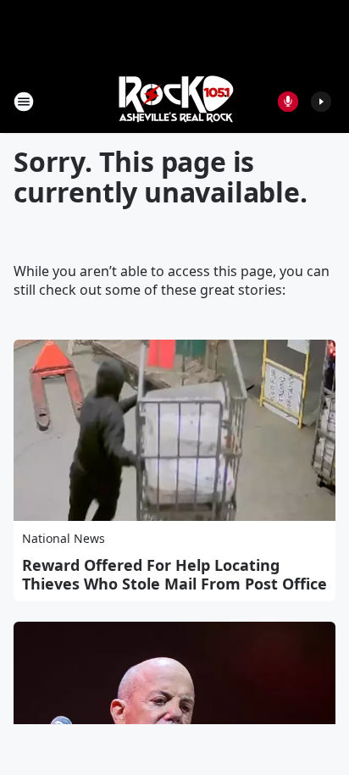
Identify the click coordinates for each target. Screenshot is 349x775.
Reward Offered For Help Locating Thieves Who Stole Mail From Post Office (174, 574)
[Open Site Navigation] (24, 101)
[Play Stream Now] (321, 101)
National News (63, 538)
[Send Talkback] (288, 101)
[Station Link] (174, 101)
